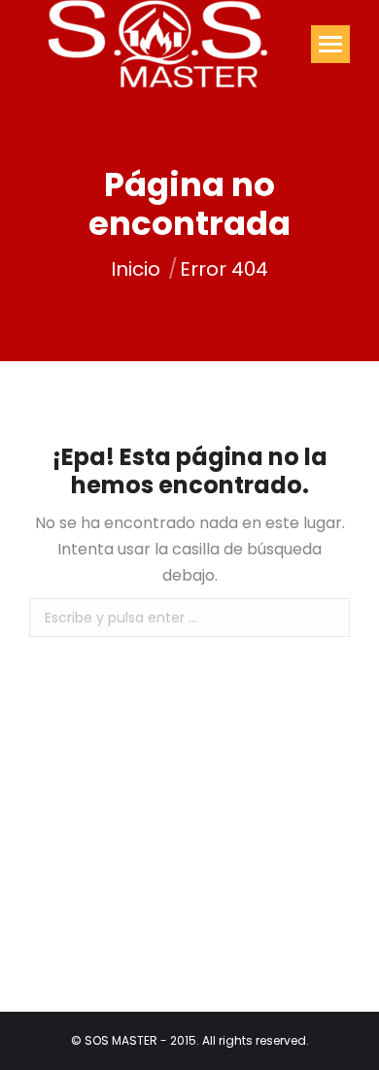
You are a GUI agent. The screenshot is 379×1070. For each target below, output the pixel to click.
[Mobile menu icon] (330, 44)
